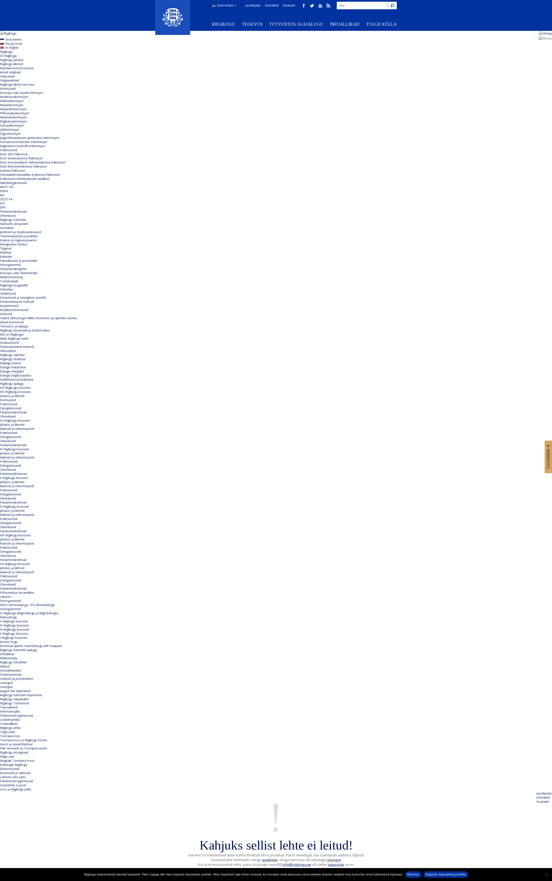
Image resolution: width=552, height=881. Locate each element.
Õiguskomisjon (10, 134)
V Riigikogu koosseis (14, 621)
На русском (13, 43)
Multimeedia (8, 658)
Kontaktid (271, 5)
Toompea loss (10, 736)
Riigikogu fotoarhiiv (13, 662)
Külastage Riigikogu (13, 765)
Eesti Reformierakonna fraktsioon (23, 166)
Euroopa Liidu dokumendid (18, 273)
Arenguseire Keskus (13, 244)
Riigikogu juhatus (12, 60)
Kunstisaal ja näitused (15, 773)
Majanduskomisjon (13, 109)
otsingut (334, 859)
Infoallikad (344, 24)
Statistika (6, 289)
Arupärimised (9, 306)
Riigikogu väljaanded (14, 699)
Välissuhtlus (8, 351)
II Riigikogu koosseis (14, 633)
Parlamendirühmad (13, 211)
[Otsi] (392, 5)
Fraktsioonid (8, 150)
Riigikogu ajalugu (12, 384)
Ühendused (8, 216)
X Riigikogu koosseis (14, 478)
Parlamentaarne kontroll (17, 302)
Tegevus (252, 24)
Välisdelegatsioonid (13, 183)
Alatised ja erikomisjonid (17, 429)
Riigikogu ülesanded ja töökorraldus (25, 330)
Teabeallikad (8, 724)
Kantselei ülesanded (14, 224)
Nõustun (413, 874)
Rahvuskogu (8, 617)
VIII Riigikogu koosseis (15, 535)
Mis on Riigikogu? (12, 334)
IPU (2, 203)
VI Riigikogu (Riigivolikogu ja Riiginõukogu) (29, 613)
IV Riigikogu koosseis (14, 625)
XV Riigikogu (8, 56)
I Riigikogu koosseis (13, 638)
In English (12, 48)
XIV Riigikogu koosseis (15, 388)
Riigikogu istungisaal (14, 752)
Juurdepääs (253, 5)
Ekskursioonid (9, 769)
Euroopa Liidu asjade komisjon (21, 93)
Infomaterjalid (10, 711)
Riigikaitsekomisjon (13, 121)
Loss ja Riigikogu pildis (15, 789)
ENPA (4, 191)
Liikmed (5, 597)
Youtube (320, 6)
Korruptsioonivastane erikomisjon (23, 142)
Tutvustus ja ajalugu (296, 24)
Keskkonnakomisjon (14, 97)
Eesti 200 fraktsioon (14, 154)
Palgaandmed (9, 80)
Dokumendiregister (13, 269)
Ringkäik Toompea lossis (17, 761)
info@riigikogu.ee (296, 864)
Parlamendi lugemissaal (16, 715)
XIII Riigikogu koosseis (15, 392)
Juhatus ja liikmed (12, 396)
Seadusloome (9, 343)
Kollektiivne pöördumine (17, 379)
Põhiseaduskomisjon (14, 113)
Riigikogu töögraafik (14, 285)
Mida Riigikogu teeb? (14, 338)
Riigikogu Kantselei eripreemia (21, 695)
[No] (546, 874)
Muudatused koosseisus (17, 68)
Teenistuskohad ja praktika (19, 236)
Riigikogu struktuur (13, 359)
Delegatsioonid (10, 408)
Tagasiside (548, 459)
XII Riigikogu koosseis (15, 420)
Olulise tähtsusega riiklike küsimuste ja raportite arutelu (38, 318)
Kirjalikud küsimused (14, 310)
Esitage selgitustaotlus (15, 375)
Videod (4, 666)
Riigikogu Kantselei (13, 220)
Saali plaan (7, 76)
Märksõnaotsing (11, 277)
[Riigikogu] (172, 17)
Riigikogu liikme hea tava (17, 84)
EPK (3, 207)
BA (2, 195)
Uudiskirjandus (10, 720)
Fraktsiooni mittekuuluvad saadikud (24, 179)
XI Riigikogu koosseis (14, 449)
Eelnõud (5, 252)
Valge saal (7, 756)
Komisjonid (8, 88)
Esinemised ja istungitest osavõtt (23, 297)
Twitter (312, 6)
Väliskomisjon (9, 129)
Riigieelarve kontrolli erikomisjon (22, 146)
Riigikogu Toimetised (14, 703)
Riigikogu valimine (12, 355)
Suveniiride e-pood (13, 785)
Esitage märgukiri (12, 371)
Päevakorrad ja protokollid (18, 261)
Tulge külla (381, 24)
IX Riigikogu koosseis (14, 506)
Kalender (6, 256)
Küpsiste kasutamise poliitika (446, 874)
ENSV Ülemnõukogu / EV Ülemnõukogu (27, 605)
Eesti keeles (225, 5)
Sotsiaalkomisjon (12, 125)
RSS (328, 6)
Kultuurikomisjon (12, 101)
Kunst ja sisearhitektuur (16, 744)
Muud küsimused (12, 322)
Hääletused (8, 293)
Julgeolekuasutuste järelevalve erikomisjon (29, 138)
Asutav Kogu (9, 642)
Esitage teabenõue (13, 367)
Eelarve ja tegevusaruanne (18, 240)
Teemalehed (8, 707)
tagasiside (336, 864)
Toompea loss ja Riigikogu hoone (23, 740)
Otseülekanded (10, 670)
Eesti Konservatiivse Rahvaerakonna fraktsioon (33, 162)
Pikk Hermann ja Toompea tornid (23, 748)
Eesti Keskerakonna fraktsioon (21, 158)
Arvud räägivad (10, 72)
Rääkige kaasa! (10, 363)
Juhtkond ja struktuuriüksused (20, 232)
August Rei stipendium (15, 691)
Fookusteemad (10, 674)
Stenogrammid (10, 265)
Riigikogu (223, 24)
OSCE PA (6, 199)
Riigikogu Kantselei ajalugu (18, 650)
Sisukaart (289, 5)
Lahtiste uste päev (13, 777)
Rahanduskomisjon (13, 117)
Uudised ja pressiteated (16, 679)
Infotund (6, 314)
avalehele (270, 859)
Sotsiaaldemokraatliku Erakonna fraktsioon (30, 175)
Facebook (304, 6)
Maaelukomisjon (11, 105)
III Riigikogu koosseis (14, 629)
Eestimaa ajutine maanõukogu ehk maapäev (31, 646)
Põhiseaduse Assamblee (17, 592)
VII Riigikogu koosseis (15, 564)
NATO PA (6, 187)
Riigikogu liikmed (11, 64)
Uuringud (6, 683)
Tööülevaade (9, 281)
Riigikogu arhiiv (10, 728)
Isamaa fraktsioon (12, 170)
